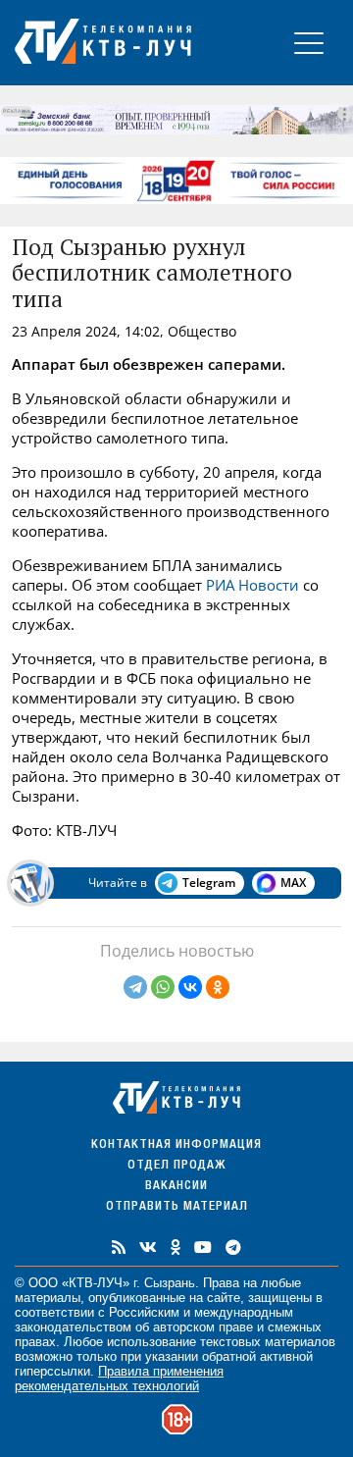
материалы (47, 1297)
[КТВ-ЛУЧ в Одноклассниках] (175, 1247)
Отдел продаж (176, 1166)
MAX (293, 882)
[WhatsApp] (163, 987)
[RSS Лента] (119, 1247)
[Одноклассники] (217, 987)
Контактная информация (176, 1145)
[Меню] (308, 43)
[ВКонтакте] (190, 987)
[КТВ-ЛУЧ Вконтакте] (148, 1247)
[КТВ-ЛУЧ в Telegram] (233, 1247)
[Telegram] (135, 987)
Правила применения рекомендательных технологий (119, 1378)
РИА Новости (252, 585)
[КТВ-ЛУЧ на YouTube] (203, 1247)
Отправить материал (177, 1207)
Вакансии (176, 1186)
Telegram (208, 882)
